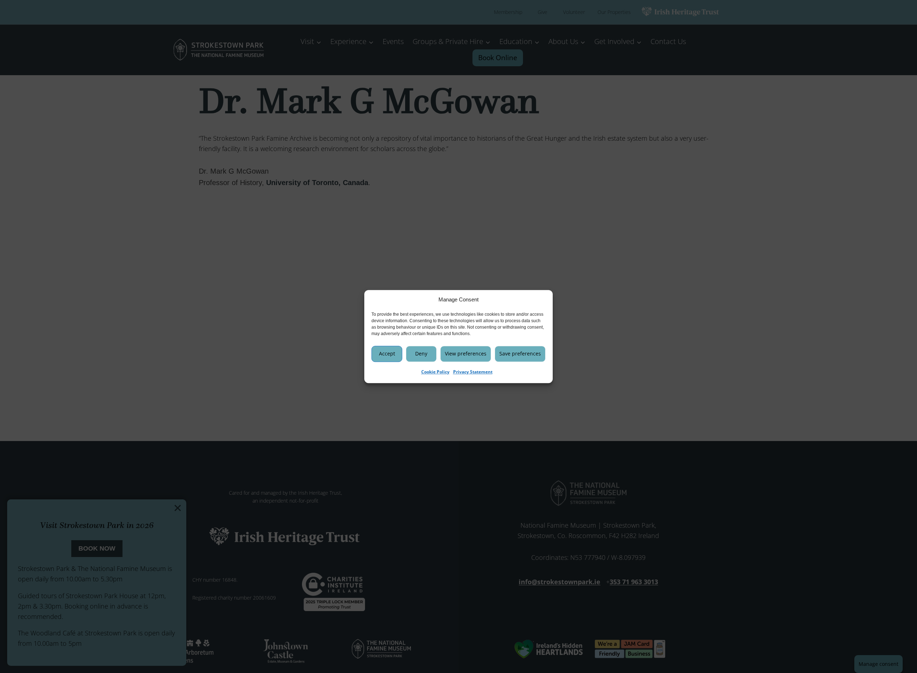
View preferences (465, 353)
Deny (421, 353)
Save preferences (520, 353)
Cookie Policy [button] (435, 372)
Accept (387, 353)
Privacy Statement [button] (473, 372)
